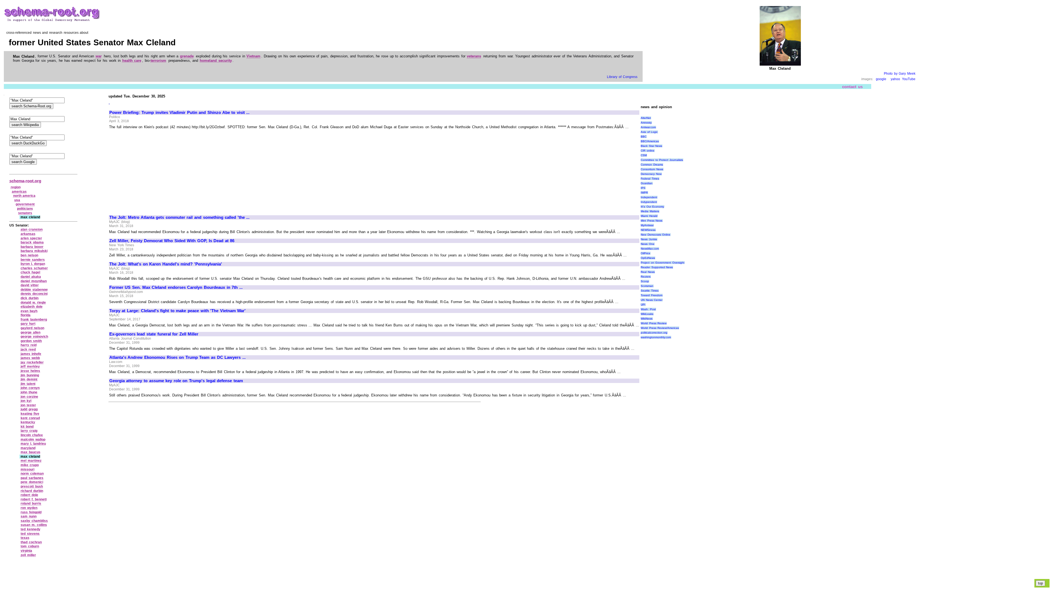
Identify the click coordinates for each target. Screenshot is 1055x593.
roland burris (31, 503)
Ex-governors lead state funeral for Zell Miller (154, 334)
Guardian (647, 183)
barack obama (32, 242)
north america (24, 196)
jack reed (28, 349)
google (881, 79)
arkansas (28, 234)
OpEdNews (648, 257)
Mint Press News (651, 220)
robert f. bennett (33, 499)
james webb (30, 358)
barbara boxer (32, 247)
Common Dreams (652, 164)
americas (19, 192)
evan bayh (29, 311)
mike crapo (30, 465)
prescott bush (32, 486)
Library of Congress (622, 77)
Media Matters (650, 211)
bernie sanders (33, 260)
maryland (28, 448)
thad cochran (31, 542)
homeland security (216, 60)
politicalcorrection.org (654, 332)
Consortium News (652, 169)
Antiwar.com (648, 127)
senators (25, 213)
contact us (852, 86)
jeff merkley (30, 366)
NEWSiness (648, 229)
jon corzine (29, 397)
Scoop (645, 281)
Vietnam (253, 56)
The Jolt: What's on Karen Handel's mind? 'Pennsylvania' (165, 264)
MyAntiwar (647, 225)
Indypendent (649, 201)
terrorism (158, 60)
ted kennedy (30, 529)
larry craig (29, 431)
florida (25, 315)
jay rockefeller (32, 362)
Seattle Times (650, 290)
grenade (187, 56)
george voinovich (34, 337)
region (16, 187)
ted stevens (30, 534)
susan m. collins (34, 525)
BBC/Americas (650, 141)
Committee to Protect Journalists (662, 159)
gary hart (28, 324)
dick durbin (29, 298)
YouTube (908, 79)
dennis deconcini (34, 294)
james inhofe (31, 354)
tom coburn (30, 546)
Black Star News (651, 145)
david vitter (30, 285)
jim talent (28, 384)
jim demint (29, 379)
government (25, 204)
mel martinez (31, 461)
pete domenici (32, 482)
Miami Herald (649, 215)
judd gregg (29, 409)
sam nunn (29, 516)
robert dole (29, 495)
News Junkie (649, 239)
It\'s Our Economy (652, 206)
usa (17, 200)
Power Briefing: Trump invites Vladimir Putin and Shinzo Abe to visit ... (179, 112)
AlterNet (646, 117)
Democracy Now (651, 173)
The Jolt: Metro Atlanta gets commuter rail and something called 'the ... (179, 217)
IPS (643, 187)
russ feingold (31, 512)
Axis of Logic (649, 131)
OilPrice (645, 253)
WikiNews (647, 318)
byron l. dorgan (33, 264)
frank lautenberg (34, 319)
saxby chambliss (34, 521)
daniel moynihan (34, 281)
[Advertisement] (155, 169)
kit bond (27, 427)
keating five (30, 414)
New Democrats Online (655, 234)
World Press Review (654, 323)
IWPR (644, 192)
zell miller (28, 555)
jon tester (28, 405)
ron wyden (29, 508)
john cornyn (30, 388)
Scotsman (647, 285)
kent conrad (30, 418)
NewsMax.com (650, 248)
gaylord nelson (32, 328)
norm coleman (32, 473)
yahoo (895, 79)
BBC (643, 136)
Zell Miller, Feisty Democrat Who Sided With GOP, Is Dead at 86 (172, 241)
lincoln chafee (32, 435)
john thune (29, 392)
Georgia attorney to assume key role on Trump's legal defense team (176, 381)
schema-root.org (25, 180)
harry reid (29, 345)
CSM (644, 155)
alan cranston (32, 229)
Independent (649, 197)
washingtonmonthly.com (656, 337)
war (99, 56)
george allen (30, 332)
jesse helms (30, 371)
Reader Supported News (657, 267)
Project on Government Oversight (662, 262)
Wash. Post (648, 309)
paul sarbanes (32, 478)
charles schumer (34, 268)
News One (647, 243)
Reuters (646, 276)
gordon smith (31, 341)
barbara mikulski (34, 251)
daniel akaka (31, 277)
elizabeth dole (32, 307)
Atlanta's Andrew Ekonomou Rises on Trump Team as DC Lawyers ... (177, 357)
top (1040, 583)
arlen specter (31, 238)
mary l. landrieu (33, 444)
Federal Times (650, 178)
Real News (648, 271)
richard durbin (32, 491)
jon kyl (26, 401)
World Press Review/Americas (660, 327)
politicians (25, 209)
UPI (643, 304)
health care (131, 60)
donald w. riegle (33, 302)
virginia (26, 551)
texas (25, 538)
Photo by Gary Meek (899, 73)
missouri (27, 469)
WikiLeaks (647, 313)
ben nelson (29, 255)
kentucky (28, 422)
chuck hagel (30, 272)
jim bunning (30, 375)
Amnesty (646, 122)
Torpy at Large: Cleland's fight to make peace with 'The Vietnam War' (177, 311)
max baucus (30, 452)
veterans (474, 56)
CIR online (647, 150)
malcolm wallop (33, 439)
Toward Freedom (651, 295)
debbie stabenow (34, 290)
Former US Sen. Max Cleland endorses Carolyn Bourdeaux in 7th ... (176, 287)
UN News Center (651, 299)
